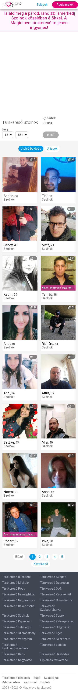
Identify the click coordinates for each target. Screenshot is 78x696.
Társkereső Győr (51, 588)
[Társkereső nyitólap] (12, 4)
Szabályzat (51, 678)
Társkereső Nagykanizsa (18, 600)
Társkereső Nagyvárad (17, 660)
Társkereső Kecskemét (55, 594)
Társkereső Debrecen (54, 582)
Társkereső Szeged (53, 577)
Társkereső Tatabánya (16, 627)
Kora (5, 129)
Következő (41, 564)
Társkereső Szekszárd (55, 639)
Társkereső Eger (51, 633)
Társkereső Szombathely (18, 633)
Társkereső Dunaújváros (56, 600)
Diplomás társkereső (54, 660)
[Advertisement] (39, 72)
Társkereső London (53, 645)
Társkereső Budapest (16, 577)
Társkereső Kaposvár (16, 621)
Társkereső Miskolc (15, 582)
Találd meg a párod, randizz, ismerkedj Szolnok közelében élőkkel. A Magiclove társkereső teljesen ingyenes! (39, 20)
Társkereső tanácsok (16, 678)
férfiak (51, 118)
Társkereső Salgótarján (55, 627)
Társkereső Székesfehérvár (50, 607)
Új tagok (52, 148)
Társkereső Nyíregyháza (18, 594)
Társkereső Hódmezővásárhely (15, 646)
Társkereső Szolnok (15, 615)
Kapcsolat (30, 682)
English (45, 682)
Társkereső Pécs (13, 588)
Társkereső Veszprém (17, 639)
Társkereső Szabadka (54, 654)
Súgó (37, 678)
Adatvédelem (11, 682)
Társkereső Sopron (52, 615)
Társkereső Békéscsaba (18, 606)
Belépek (42, 4)
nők (49, 123)
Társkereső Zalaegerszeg (57, 621)
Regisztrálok (65, 4)
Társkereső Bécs (13, 654)
